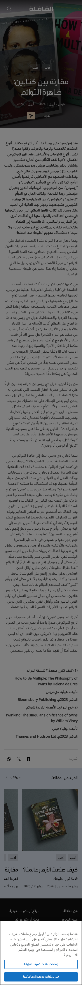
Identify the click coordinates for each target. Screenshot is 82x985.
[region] (41, 953)
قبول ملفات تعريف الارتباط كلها (41, 977)
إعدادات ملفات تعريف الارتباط (41, 964)
